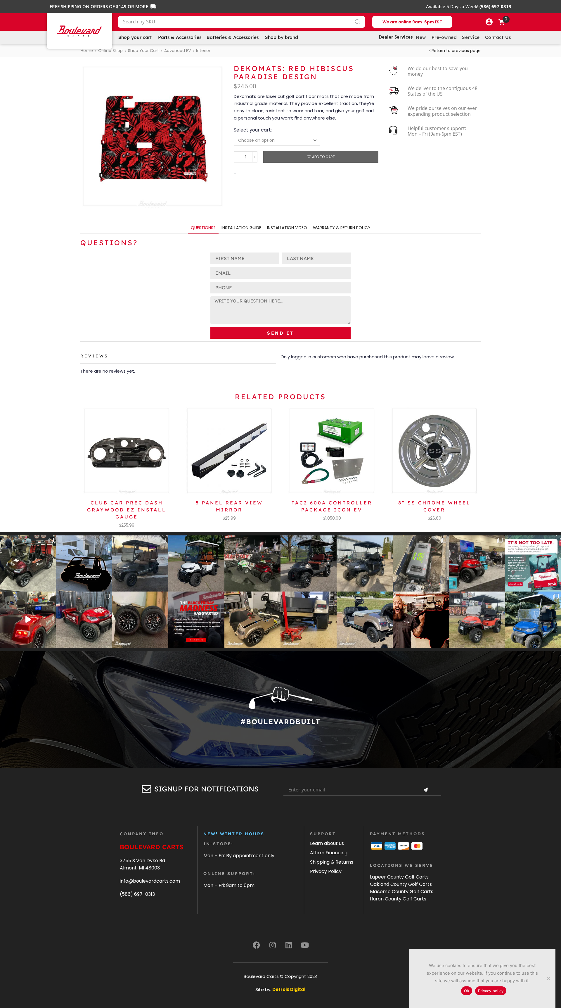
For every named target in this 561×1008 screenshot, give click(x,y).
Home (87, 50)
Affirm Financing (328, 852)
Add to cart (323, 157)
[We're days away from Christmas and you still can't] (533, 563)
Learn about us (327, 843)
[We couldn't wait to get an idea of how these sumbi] (308, 620)
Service (471, 37)
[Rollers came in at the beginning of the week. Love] (140, 620)
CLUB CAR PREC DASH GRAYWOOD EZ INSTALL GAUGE (126, 510)
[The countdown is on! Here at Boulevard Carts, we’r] (421, 620)
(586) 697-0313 (137, 894)
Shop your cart (143, 50)
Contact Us (498, 37)
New (421, 37)
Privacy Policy (326, 871)
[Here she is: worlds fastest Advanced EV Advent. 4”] (84, 620)
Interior (203, 50)
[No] (548, 978)
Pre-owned (444, 37)
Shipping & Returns (331, 862)
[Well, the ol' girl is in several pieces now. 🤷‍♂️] (252, 620)
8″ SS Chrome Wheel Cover (434, 506)
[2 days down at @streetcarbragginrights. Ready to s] (252, 563)
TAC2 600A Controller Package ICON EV (332, 506)
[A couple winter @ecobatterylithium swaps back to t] (421, 563)
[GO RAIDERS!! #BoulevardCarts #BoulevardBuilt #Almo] (477, 620)
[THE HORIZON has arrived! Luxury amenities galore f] (533, 620)
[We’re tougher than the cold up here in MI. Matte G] (140, 563)
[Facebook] (256, 945)
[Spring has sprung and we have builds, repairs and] (365, 563)
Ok (466, 990)
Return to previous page (456, 50)
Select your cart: (253, 130)
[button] (489, 22)
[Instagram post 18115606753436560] (477, 563)
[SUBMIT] (425, 790)
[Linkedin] (288, 945)
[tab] (203, 228)
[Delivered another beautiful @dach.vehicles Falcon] (196, 563)
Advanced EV (177, 50)
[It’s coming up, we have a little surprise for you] (84, 563)
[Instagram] (272, 945)
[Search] (357, 22)
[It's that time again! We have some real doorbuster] (196, 620)
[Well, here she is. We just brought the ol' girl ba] (365, 620)
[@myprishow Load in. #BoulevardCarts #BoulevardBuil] (28, 620)
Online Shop (110, 50)
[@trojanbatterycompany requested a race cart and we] (28, 563)
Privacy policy (491, 990)
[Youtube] (304, 945)
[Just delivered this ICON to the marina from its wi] (308, 563)
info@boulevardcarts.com (150, 881)
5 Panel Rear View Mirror (229, 506)
